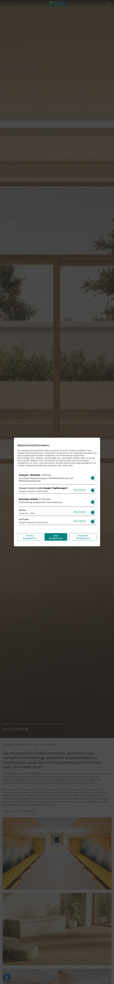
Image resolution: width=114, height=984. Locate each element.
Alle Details (80, 489)
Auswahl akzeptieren (83, 537)
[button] (92, 478)
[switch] (92, 477)
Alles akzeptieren (56, 537)
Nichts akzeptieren (30, 537)
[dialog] (57, 492)
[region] (57, 500)
